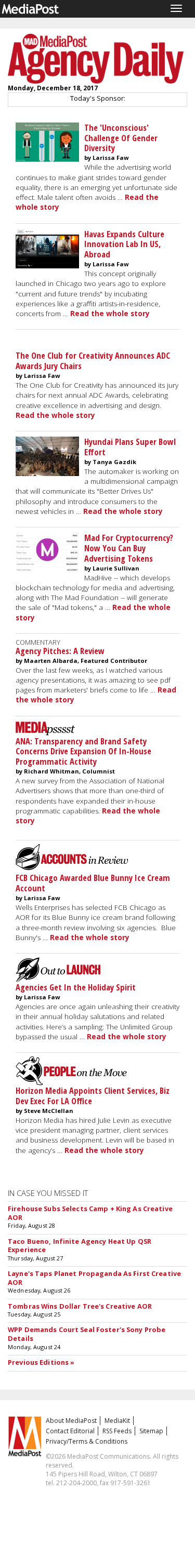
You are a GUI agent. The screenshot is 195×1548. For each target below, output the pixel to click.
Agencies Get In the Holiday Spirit (76, 987)
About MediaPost (71, 1420)
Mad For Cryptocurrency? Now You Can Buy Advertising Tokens (128, 548)
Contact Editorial (70, 1431)
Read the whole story (110, 313)
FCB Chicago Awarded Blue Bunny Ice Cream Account (93, 883)
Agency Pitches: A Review (60, 651)
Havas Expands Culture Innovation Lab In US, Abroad (124, 244)
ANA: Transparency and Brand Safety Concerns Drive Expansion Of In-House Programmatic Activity (83, 751)
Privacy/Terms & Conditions (86, 1441)
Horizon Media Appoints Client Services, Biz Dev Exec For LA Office (93, 1095)
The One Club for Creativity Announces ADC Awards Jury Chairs (93, 360)
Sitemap (151, 1431)
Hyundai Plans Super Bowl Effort (130, 447)
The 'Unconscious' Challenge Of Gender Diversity (121, 137)
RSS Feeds (117, 1431)
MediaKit (117, 1420)
